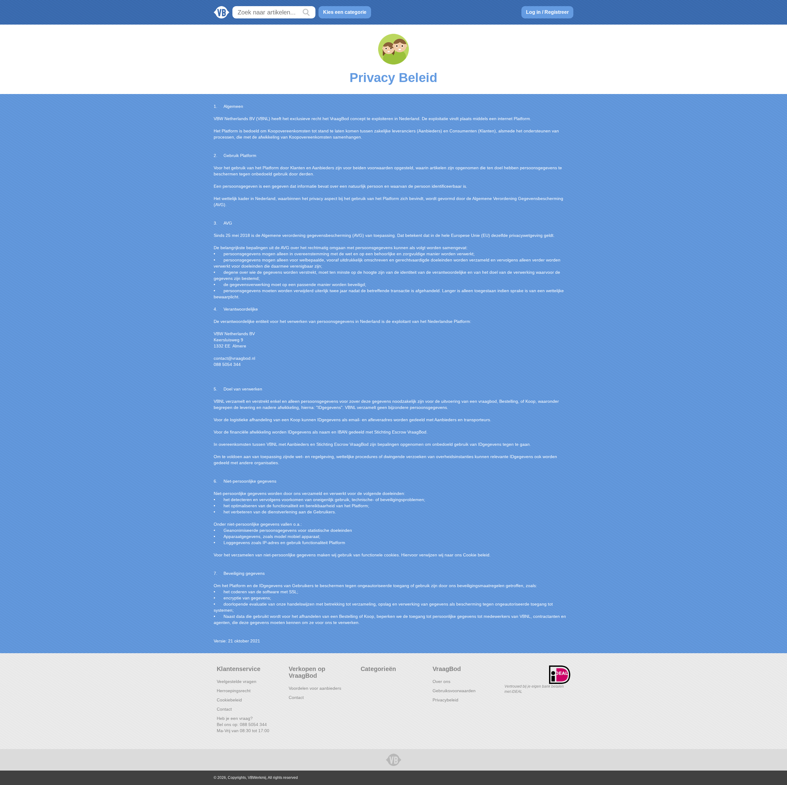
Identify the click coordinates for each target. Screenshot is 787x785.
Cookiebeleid (229, 699)
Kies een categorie (344, 12)
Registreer (556, 12)
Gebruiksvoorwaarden (454, 690)
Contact (224, 709)
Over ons (441, 681)
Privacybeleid (445, 699)
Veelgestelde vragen (236, 681)
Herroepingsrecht (234, 690)
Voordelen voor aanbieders (315, 688)
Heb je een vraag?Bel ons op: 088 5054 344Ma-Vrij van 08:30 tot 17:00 (243, 724)
